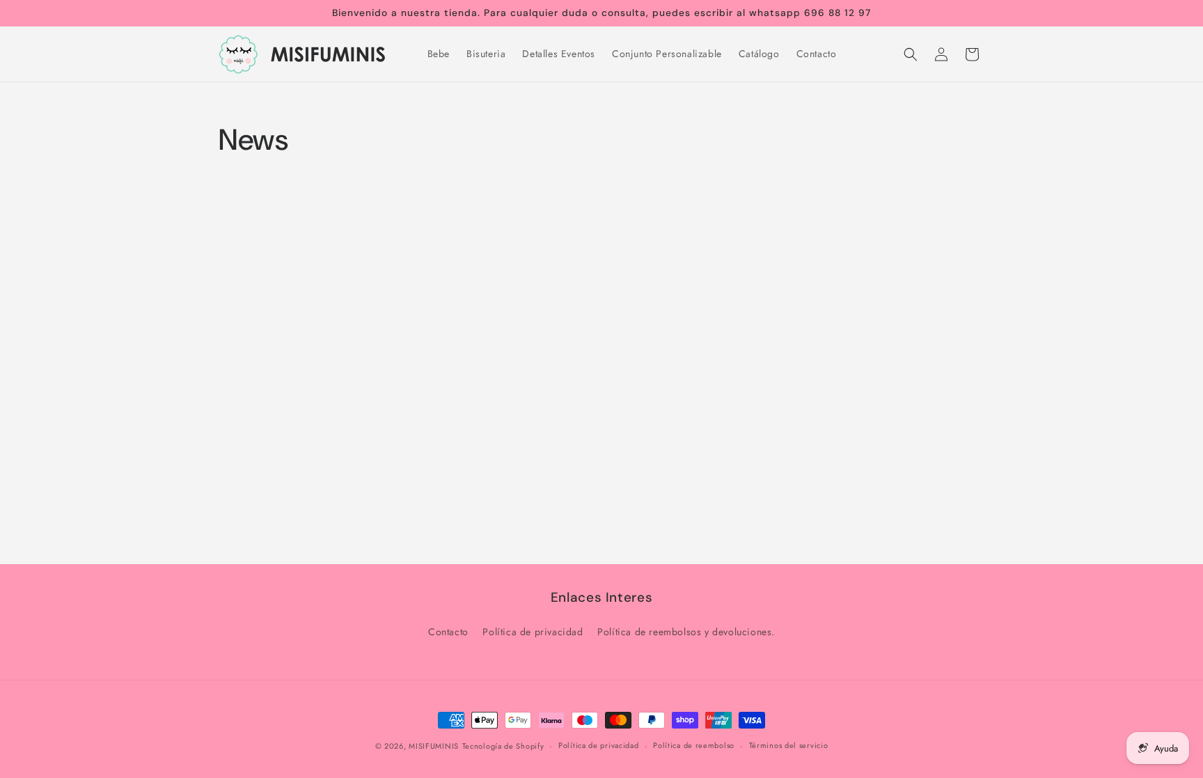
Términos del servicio (788, 745)
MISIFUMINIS (434, 746)
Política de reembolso (693, 745)
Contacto (448, 632)
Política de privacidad (532, 632)
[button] (910, 54)
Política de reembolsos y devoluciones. (686, 632)
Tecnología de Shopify (503, 746)
